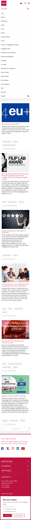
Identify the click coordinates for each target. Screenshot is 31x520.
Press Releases (5, 84)
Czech (21, 3)
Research (3, 92)
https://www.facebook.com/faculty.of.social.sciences (2, 448)
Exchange (3, 60)
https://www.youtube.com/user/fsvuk (23, 448)
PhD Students (5, 80)
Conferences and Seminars (8, 52)
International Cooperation (8, 68)
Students (3, 96)
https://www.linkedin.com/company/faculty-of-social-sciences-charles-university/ (17, 448)
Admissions (4, 21)
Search (25, 3)
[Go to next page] (29, 428)
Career (3, 41)
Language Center (5, 48)
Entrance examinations (7, 56)
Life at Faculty (5, 72)
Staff (2, 88)
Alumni (3, 17)
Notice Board (4, 76)
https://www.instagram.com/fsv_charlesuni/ (13, 448)
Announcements (5, 37)
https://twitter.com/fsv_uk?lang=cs (7, 448)
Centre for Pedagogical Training (10, 45)
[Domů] (3, 3)
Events (3, 25)
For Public (3, 64)
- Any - (2, 13)
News (2, 29)
